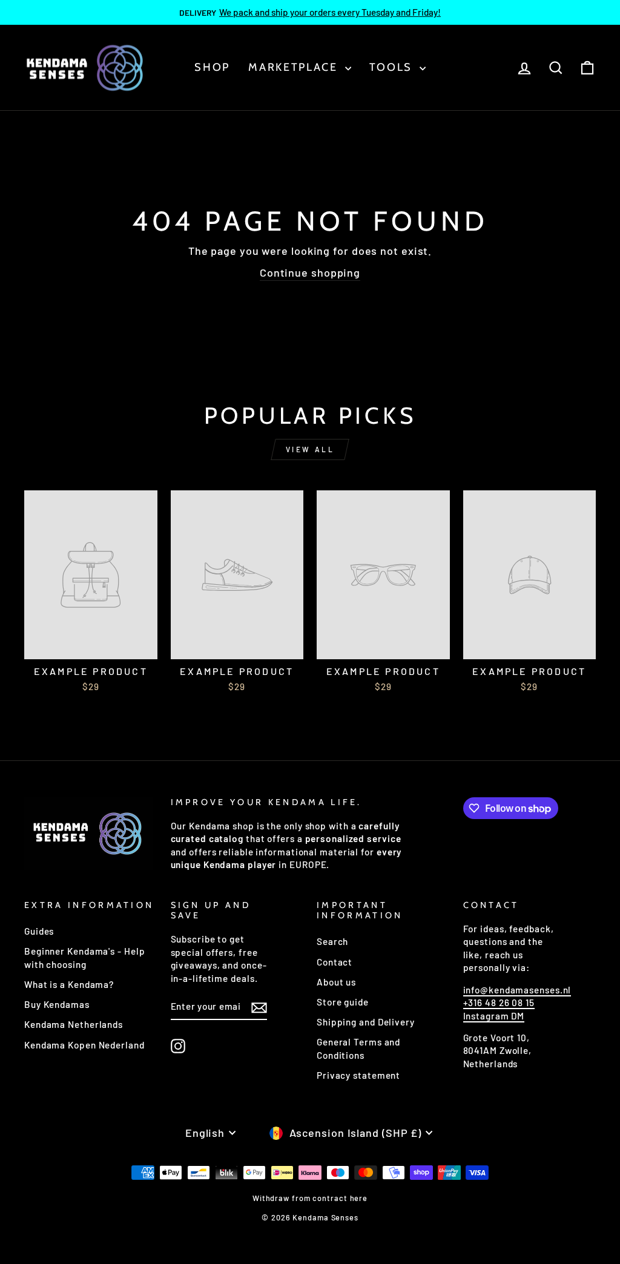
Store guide (343, 1001)
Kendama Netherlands (73, 1024)
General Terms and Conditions (358, 1048)
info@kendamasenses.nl (517, 989)
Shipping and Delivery (366, 1021)
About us (336, 981)
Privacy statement (358, 1075)
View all (310, 449)
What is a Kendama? (69, 984)
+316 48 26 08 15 (499, 1002)
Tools (393, 67)
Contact (334, 961)
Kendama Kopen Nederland (84, 1044)
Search (332, 941)
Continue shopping (310, 272)
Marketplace (294, 67)
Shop (212, 67)
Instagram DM (494, 1015)
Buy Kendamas (57, 1004)
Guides (39, 931)
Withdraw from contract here (310, 1198)
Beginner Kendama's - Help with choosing (84, 957)
